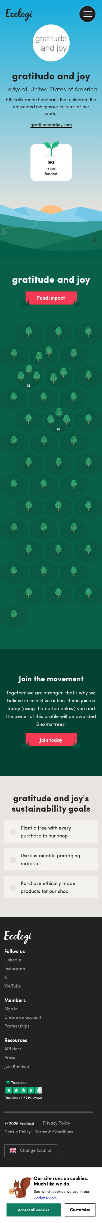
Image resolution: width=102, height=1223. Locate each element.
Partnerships (16, 1026)
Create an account (22, 1017)
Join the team (17, 1066)
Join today (51, 739)
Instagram (14, 968)
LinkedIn (12, 960)
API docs (12, 1048)
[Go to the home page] (19, 15)
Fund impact (51, 297)
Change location (36, 1150)
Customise (80, 1209)
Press (9, 1057)
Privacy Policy (56, 1123)
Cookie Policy (17, 1131)
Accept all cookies (34, 1209)
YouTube (12, 986)
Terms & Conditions (54, 1131)
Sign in (11, 1008)
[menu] (87, 14)
